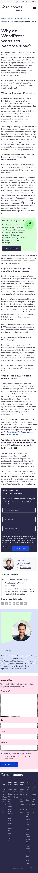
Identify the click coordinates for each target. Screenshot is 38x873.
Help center (28, 794)
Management (4, 799)
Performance (4, 791)
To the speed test (12, 248)
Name (3, 720)
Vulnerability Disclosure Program (28, 846)
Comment (5, 691)
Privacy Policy (30, 542)
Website (3, 742)
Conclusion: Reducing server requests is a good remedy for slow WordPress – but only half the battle (20, 591)
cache (5, 384)
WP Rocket (13, 435)
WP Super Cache (25, 432)
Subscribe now (20, 548)
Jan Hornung (22, 560)
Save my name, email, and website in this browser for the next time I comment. (18, 756)
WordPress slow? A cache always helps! (15, 584)
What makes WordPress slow (17, 579)
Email (3, 731)
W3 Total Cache (10, 432)
